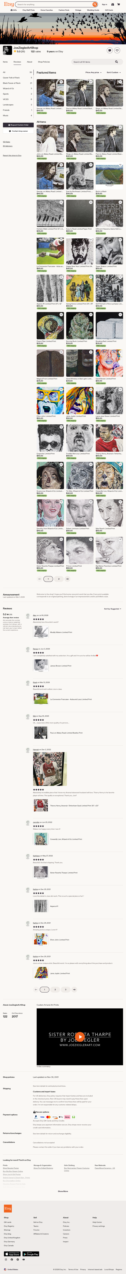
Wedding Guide (93, 10)
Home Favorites (47, 10)
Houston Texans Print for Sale (14, 1184)
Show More (63, 1191)
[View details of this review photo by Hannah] (50, 769)
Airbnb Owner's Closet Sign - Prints (16, 1178)
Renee (35, 649)
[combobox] (53, 4)
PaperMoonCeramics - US (105, 1168)
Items (5, 62)
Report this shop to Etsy (12, 155)
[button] (110, 50)
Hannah (36, 750)
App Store (12, 1253)
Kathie (35, 889)
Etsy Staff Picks (29, 10)
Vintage (78, 10)
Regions (119, 1269)
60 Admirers (7, 146)
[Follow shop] (117, 50)
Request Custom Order (19, 125)
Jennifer (36, 822)
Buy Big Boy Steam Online (13, 1171)
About (29, 62)
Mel (34, 716)
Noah (35, 682)
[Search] (95, 4)
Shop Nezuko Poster (11, 1168)
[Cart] (119, 4)
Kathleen (36, 856)
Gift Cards (109, 10)
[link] (40, 579)
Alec (34, 615)
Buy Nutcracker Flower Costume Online (76, 1169)
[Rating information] (15, 51)
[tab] (18, 72)
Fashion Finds (64, 10)
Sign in (104, 4)
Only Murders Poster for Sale (14, 1187)
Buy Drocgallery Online (12, 1181)
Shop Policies (44, 62)
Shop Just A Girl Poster (12, 1174)
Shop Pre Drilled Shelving (43, 1168)
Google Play (31, 1253)
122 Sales (6, 142)
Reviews (17, 62)
